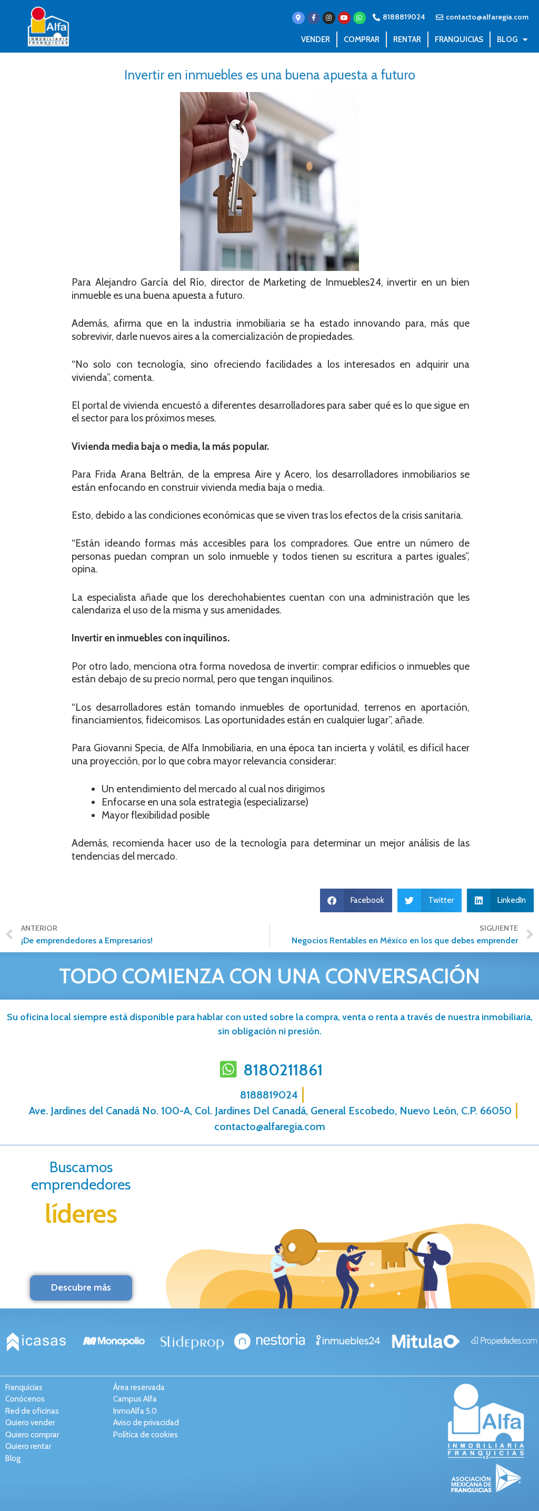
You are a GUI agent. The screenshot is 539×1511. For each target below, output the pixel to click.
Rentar (407, 39)
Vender (315, 39)
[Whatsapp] (359, 18)
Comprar (362, 39)
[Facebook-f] (313, 18)
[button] (356, 900)
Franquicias (459, 39)
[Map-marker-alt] (298, 18)
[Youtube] (344, 18)
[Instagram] (329, 18)
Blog (507, 39)
